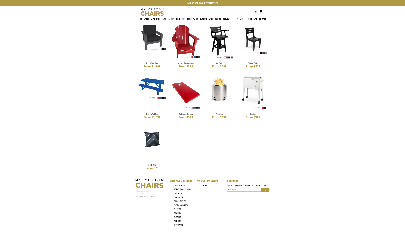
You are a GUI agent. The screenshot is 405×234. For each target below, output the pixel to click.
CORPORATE (252, 19)
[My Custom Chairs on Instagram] (244, 194)
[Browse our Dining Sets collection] (253, 40)
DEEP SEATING (143, 19)
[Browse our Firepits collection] (219, 90)
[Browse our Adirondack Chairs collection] (185, 41)
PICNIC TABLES (192, 19)
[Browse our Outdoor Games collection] (185, 92)
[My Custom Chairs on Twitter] (239, 194)
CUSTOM (234, 19)
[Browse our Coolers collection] (253, 92)
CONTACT (262, 19)
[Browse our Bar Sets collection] (219, 41)
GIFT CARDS (178, 225)
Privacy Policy (139, 196)
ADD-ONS (243, 19)
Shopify (144, 194)
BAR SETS (171, 19)
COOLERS (226, 19)
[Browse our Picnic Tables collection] (152, 87)
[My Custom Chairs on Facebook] (233, 194)
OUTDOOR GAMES (206, 19)
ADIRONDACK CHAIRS (158, 19)
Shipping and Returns (149, 196)
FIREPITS (218, 19)
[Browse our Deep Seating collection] (152, 38)
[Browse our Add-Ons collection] (152, 139)
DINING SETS (181, 19)
